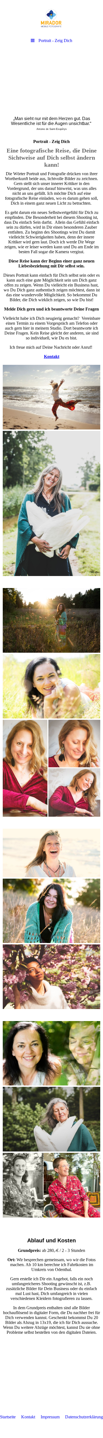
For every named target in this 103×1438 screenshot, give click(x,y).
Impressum (50, 1417)
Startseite (8, 1417)
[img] (51, 17)
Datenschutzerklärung (84, 1417)
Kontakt (28, 1417)
